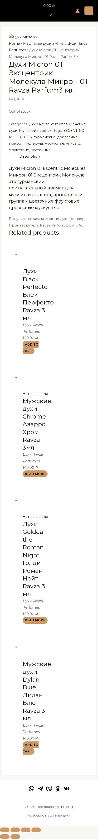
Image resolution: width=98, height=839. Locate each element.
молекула (34, 143)
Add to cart (31, 347)
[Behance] (58, 789)
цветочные (41, 150)
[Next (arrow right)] (15, 836)
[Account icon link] (77, 11)
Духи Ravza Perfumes (48, 124)
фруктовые (19, 150)
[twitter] (49, 789)
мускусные (54, 143)
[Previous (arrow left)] (5, 836)
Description (29, 156)
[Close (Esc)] (5, 830)
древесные (67, 137)
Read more (35, 474)
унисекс (73, 143)
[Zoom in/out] (36, 830)
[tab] (54, 156)
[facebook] (31, 789)
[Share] (15, 830)
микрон (16, 143)
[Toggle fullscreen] (25, 830)
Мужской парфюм (36, 130)
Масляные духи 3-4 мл (43, 43)
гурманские (44, 137)
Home (14, 43)
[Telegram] (40, 789)
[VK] (67, 789)
